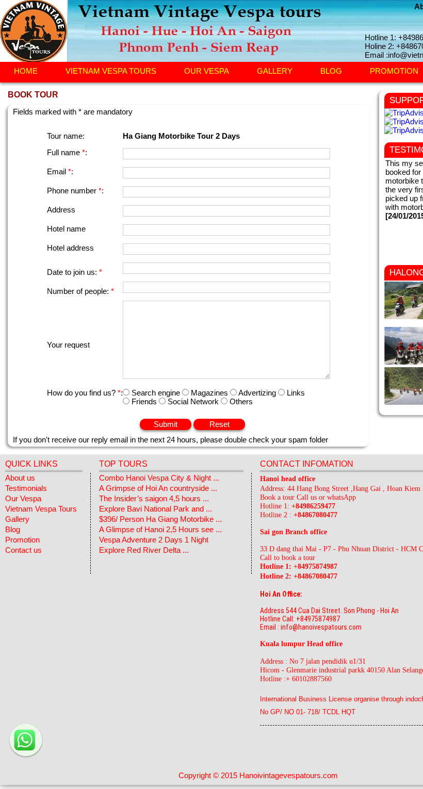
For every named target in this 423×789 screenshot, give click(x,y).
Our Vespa (206, 71)
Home (26, 71)
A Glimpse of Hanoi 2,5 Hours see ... (160, 529)
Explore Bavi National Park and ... (155, 508)
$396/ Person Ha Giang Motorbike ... (160, 519)
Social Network (193, 401)
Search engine (155, 392)
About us (20, 477)
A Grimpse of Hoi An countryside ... (158, 488)
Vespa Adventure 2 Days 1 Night (153, 539)
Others (240, 401)
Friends (144, 401)
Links (295, 392)
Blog (331, 71)
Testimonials (26, 488)
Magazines (209, 392)
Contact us (23, 550)
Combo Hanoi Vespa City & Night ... (159, 477)
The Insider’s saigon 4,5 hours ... (154, 498)
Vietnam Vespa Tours (111, 71)
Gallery (274, 71)
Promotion (22, 539)
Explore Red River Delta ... (144, 550)
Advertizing (257, 392)
